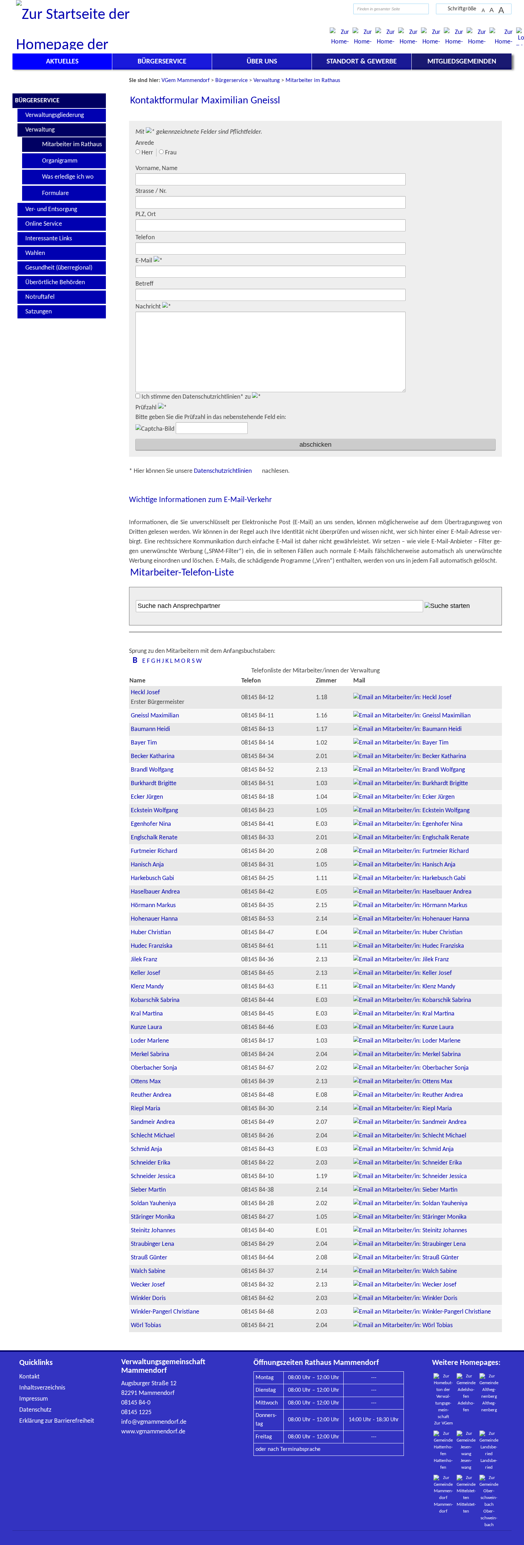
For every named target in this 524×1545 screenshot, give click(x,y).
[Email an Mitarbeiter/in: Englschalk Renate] (411, 837)
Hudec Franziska (152, 946)
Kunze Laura (146, 1027)
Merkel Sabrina (150, 1054)
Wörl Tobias (146, 1325)
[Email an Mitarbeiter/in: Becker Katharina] (409, 756)
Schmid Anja (146, 1149)
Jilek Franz (144, 959)
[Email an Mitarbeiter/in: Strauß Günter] (406, 1257)
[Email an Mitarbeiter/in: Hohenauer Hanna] (411, 919)
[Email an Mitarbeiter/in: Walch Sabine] (405, 1271)
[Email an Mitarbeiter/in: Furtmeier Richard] (411, 851)
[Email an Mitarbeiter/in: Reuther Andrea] (408, 1095)
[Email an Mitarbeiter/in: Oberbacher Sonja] (411, 1068)
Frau (170, 152)
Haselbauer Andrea (155, 892)
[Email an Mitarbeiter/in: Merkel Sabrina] (407, 1054)
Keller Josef (145, 973)
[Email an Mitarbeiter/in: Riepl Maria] (402, 1108)
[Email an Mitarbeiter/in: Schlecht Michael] (409, 1135)
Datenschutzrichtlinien (223, 471)
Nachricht (148, 306)
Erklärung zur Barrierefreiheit (56, 1421)
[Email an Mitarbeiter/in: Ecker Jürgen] (403, 797)
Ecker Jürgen (147, 797)
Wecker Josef (148, 1284)
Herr (147, 152)
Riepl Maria (145, 1108)
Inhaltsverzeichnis (42, 1388)
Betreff (144, 284)
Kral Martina (147, 1014)
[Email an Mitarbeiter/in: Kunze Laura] (403, 1027)
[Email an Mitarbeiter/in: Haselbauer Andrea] (412, 892)
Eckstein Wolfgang (154, 810)
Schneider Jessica (153, 1176)
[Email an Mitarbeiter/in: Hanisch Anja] (404, 864)
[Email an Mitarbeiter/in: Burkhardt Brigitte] (410, 783)
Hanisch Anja (147, 864)
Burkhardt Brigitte (153, 783)
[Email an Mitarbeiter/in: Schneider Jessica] (410, 1176)
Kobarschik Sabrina (155, 1000)
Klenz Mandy (147, 986)
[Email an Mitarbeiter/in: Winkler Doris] (405, 1298)
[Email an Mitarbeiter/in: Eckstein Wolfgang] (411, 810)
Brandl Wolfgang (152, 770)
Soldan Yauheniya (153, 1203)
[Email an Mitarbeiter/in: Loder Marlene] (407, 1041)
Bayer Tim (144, 743)
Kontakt (29, 1376)
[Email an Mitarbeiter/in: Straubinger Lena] (409, 1244)
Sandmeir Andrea (153, 1122)
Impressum (33, 1399)
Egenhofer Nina (151, 824)
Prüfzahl (146, 407)
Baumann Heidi (150, 729)
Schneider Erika (150, 1163)
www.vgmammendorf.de (153, 1431)
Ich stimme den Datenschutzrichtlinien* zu (197, 397)
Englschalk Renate (154, 837)
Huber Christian (151, 932)
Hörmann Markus (153, 905)
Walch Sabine (148, 1271)
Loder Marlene (150, 1041)
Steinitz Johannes (153, 1230)
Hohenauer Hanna (154, 919)
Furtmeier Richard (154, 851)
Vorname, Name (156, 168)
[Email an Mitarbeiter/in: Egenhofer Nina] (408, 824)
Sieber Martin (148, 1190)
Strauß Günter (149, 1257)
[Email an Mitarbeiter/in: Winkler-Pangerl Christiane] (422, 1312)
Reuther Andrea (151, 1095)
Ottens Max (146, 1081)
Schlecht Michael (153, 1135)
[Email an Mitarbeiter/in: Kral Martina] (403, 1014)
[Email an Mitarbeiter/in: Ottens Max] (402, 1081)
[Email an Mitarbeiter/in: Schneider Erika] (407, 1163)
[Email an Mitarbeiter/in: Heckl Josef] (402, 697)
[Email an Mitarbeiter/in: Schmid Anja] (403, 1149)
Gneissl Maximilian (155, 715)
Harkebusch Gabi (152, 878)
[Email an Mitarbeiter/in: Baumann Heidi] (407, 729)
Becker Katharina (153, 756)
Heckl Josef (145, 692)
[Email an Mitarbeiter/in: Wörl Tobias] (403, 1325)
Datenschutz (35, 1410)
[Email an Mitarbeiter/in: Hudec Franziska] (408, 946)
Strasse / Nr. (151, 191)
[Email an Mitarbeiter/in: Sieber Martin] (405, 1190)
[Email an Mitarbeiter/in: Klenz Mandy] (404, 986)
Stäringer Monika (153, 1217)
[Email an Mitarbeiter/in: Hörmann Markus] (410, 905)
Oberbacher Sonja (154, 1068)
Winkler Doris (148, 1298)
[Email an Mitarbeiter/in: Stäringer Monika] (410, 1217)
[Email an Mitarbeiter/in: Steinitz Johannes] (410, 1230)
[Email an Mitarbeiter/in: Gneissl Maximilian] (412, 715)
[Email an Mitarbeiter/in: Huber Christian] (407, 932)
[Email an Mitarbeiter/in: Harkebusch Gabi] (409, 878)
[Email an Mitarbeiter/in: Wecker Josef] (405, 1284)
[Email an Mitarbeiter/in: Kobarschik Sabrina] (412, 1000)
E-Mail (144, 260)
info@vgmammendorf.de (153, 1422)
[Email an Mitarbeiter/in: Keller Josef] (402, 973)
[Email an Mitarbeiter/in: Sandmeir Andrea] (410, 1122)
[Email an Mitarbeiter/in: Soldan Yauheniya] (410, 1203)
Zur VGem (443, 1423)
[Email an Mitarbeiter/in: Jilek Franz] (401, 959)
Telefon (145, 237)
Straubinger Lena (152, 1244)
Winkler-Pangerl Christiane (165, 1312)
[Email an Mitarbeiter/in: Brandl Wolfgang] (409, 770)
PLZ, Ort (145, 214)
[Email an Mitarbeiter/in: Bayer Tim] (400, 743)
